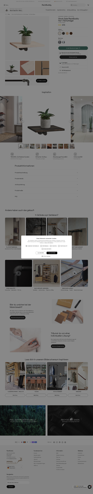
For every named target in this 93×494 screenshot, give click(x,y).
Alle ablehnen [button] (41, 252)
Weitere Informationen (49, 242)
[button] (46, 256)
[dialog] (46, 246)
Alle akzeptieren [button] (51, 252)
